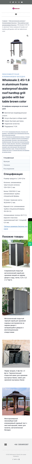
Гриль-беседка (11, 143)
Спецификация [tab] (9, 158)
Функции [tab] (7, 161)
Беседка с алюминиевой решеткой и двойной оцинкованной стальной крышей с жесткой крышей (15, 145)
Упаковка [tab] (7, 165)
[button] (16, 14)
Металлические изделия (8, 135)
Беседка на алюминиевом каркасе (15, 137)
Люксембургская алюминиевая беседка (18, 133)
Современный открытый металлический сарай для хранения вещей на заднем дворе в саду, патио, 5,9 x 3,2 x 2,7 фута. (15, 275)
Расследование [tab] (9, 169)
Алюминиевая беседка (14, 131)
